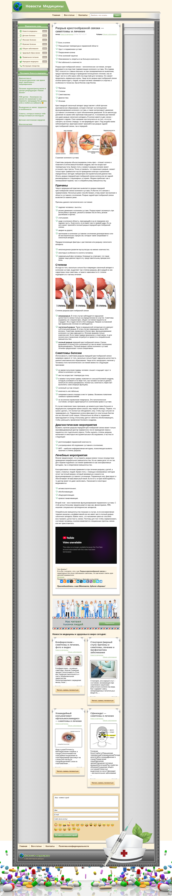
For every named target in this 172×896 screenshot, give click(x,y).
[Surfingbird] (84, 581)
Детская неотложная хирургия (32, 120)
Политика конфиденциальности (74, 846)
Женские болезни (34, 40)
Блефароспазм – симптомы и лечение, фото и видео (67, 645)
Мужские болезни (34, 44)
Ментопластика (25, 124)
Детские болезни (34, 35)
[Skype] (97, 581)
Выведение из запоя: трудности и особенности (33, 108)
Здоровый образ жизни (34, 53)
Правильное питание (34, 57)
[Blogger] (74, 581)
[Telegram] (100, 581)
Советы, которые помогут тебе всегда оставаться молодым (32, 115)
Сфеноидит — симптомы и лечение (102, 714)
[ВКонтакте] (61, 581)
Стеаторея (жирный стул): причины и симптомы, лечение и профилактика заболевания (102, 647)
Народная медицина (34, 61)
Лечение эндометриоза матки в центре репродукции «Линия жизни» (32, 91)
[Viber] (91, 581)
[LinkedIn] (78, 581)
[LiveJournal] (81, 581)
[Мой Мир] (68, 581)
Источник (60, 577)
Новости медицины (34, 31)
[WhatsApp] (94, 581)
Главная (56, 15)
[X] (71, 581)
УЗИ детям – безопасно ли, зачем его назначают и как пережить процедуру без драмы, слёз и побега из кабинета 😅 (33, 100)
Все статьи (69, 15)
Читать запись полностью (68, 690)
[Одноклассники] (64, 581)
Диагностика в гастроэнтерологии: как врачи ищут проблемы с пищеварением (32, 81)
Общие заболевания (34, 48)
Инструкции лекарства (31, 66)
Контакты (83, 15)
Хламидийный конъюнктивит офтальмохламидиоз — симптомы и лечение (68, 717)
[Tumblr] (87, 581)
